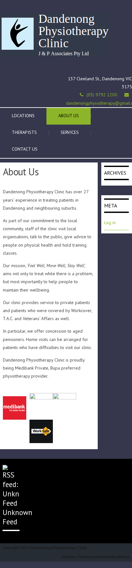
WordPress (120, 556)
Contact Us (24, 149)
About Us (68, 115)
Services (70, 132)
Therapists (24, 132)
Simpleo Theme (76, 556)
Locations (23, 115)
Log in (110, 222)
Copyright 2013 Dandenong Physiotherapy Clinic (45, 547)
